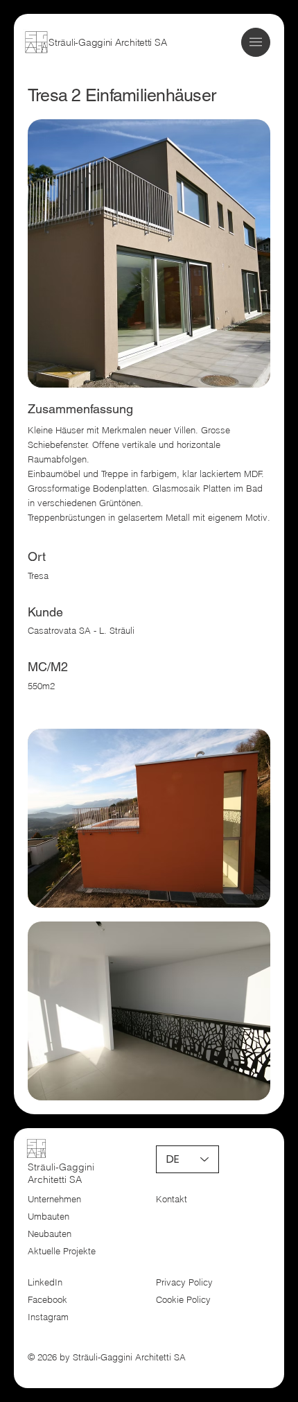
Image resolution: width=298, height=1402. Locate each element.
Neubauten (49, 1234)
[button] (255, 41)
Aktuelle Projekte (62, 1251)
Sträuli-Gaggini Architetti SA (107, 42)
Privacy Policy (184, 1282)
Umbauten (48, 1216)
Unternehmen (54, 1199)
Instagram (48, 1317)
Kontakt (171, 1199)
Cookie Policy (183, 1300)
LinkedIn (45, 1282)
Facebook (47, 1300)
